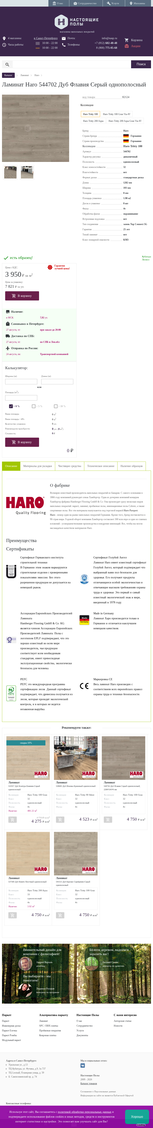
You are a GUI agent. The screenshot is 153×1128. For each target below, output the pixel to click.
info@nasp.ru (109, 38)
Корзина (136, 40)
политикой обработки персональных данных (84, 1111)
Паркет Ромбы (9, 1035)
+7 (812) (106, 43)
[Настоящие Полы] (76, 22)
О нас (79, 1021)
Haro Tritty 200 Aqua (93, 121)
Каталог (8, 75)
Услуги (80, 1030)
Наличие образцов (132, 466)
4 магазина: (15, 38)
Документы (82, 1035)
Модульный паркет (11, 1040)
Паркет (5, 1021)
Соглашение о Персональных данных (98, 1091)
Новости (118, 1025)
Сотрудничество (84, 1025)
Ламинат (43, 1021)
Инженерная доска (11, 1025)
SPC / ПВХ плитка (48, 1025)
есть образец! (21, 258)
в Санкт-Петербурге (46, 38)
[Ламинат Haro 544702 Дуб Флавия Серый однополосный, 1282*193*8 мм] (10, 172)
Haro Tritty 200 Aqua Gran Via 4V (125, 121)
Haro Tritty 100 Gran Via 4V (116, 114)
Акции (135, 46)
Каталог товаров (88, 1083)
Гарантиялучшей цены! (62, 267)
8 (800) (106, 47)
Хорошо (137, 1116)
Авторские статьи (122, 1021)
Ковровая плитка (47, 1035)
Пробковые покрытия (50, 1030)
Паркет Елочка (9, 1030)
